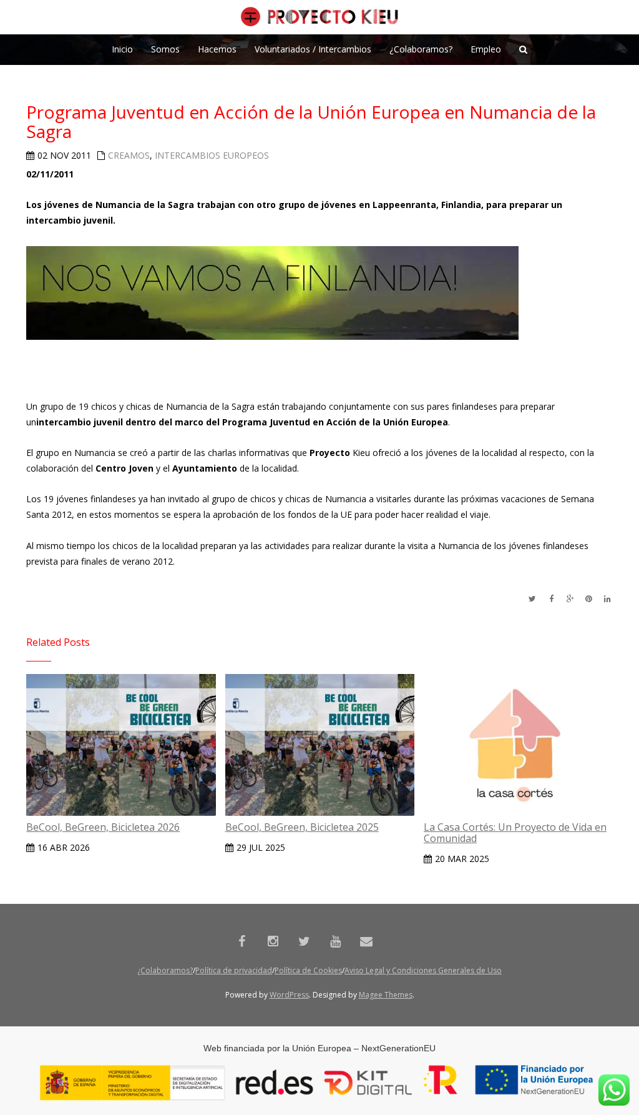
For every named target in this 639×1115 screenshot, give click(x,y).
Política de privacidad (233, 970)
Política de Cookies (308, 970)
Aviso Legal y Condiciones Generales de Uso (423, 970)
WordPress (289, 994)
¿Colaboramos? (165, 970)
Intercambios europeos (212, 155)
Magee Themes (385, 994)
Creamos (129, 155)
